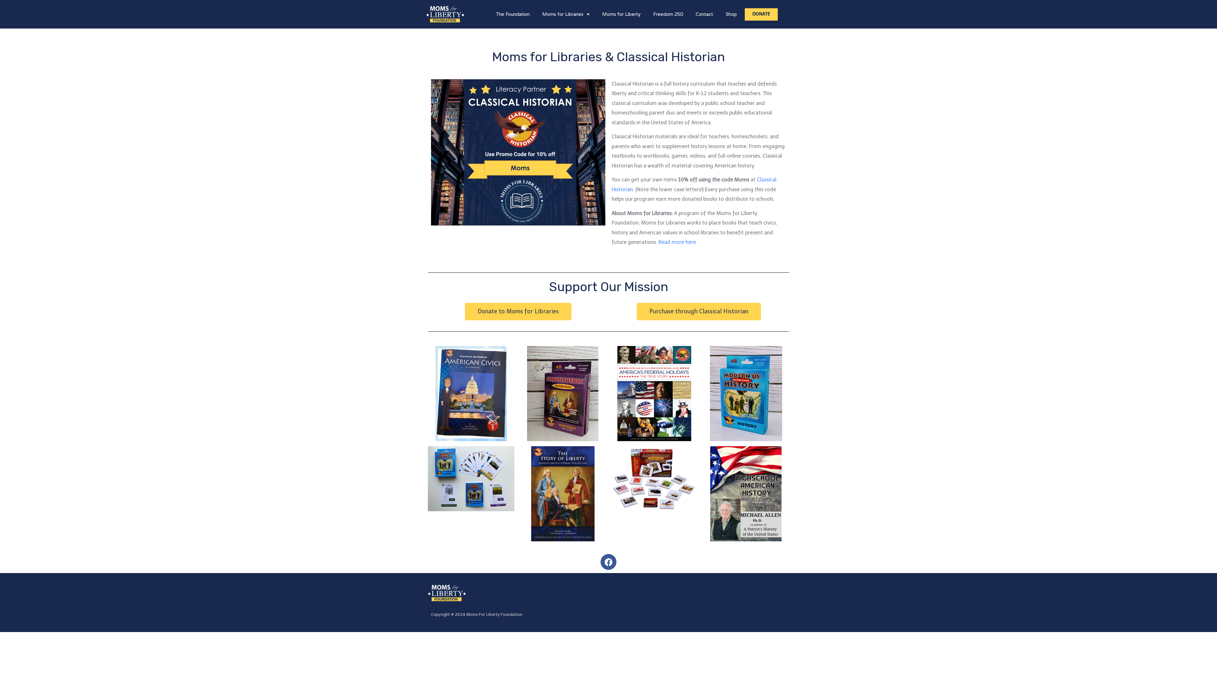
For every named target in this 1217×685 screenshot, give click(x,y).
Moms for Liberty (621, 14)
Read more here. (678, 242)
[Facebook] (608, 562)
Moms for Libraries (562, 14)
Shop (731, 14)
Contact (704, 14)
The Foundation (513, 14)
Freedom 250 (668, 14)
